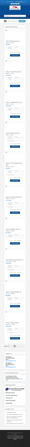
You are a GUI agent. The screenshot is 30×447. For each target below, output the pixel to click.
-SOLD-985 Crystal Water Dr (14, 260)
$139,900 (8, 106)
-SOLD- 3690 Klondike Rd (13, 292)
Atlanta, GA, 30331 (10, 166)
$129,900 (8, 75)
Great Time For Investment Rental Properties (14, 420)
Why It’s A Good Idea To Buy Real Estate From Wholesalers (14, 417)
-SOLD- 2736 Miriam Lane (14, 102)
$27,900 (8, 232)
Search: (5, 21)
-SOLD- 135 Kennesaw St (13, 72)
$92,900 (8, 168)
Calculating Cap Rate (11, 412)
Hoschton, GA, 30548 (10, 324)
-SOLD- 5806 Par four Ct (13, 229)
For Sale (18, 52)
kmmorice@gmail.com (20, 1)
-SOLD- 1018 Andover (12, 323)
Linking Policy (15, 438)
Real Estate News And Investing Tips (15, 423)
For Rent (19, 143)
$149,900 (8, 263)
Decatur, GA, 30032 (10, 42)
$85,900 (8, 44)
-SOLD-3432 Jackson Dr (13, 41)
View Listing (15, 55)
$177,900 (8, 200)
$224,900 (8, 326)
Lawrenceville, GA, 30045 (11, 261)
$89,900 (8, 295)
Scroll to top (15, 444)
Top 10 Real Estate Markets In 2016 (14, 414)
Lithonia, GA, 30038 (10, 230)
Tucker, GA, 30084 (9, 134)
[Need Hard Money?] (15, 389)
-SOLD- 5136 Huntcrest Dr (14, 197)
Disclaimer (17, 436)
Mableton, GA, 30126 (10, 198)
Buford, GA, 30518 (9, 73)
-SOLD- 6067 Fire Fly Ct (13, 133)
